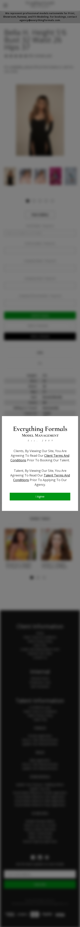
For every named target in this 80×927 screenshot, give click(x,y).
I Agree (40, 496)
